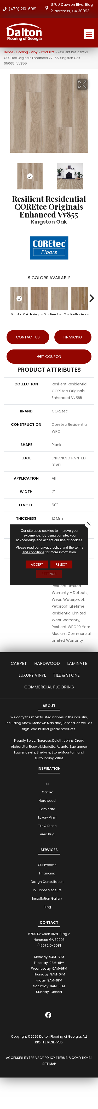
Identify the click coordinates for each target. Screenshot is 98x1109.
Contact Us (28, 337)
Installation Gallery (47, 898)
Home (8, 52)
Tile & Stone (66, 675)
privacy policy (51, 547)
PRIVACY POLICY (43, 1057)
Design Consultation (47, 881)
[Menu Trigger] (89, 34)
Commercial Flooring (49, 687)
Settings (49, 573)
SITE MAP (49, 1064)
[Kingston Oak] (19, 298)
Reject (61, 564)
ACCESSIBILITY (17, 1057)
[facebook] (48, 1016)
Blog (47, 907)
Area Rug (47, 834)
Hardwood (47, 663)
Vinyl (34, 52)
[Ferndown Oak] (59, 298)
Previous (6, 173)
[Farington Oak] (39, 298)
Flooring (22, 52)
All (47, 784)
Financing (47, 873)
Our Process (47, 865)
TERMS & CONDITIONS (74, 1057)
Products (48, 52)
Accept (37, 564)
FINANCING (73, 337)
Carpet (19, 663)
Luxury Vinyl (32, 675)
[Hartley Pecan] (80, 298)
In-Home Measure (47, 890)
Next (91, 173)
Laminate (77, 663)
